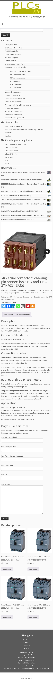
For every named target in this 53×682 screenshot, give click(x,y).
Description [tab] (8, 314)
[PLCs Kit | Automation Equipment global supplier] (26, 8)
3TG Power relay (16, 84)
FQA (6, 160)
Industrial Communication (14, 111)
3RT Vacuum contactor (18, 78)
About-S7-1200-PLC (11, 148)
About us (26, 648)
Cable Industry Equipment (14, 118)
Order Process (27, 640)
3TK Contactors (15, 87)
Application (9, 157)
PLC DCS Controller (12, 51)
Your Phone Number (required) (12, 456)
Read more (7, 569)
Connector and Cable (12, 95)
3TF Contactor (15, 81)
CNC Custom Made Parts (14, 48)
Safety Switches (11, 45)
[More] (32, 306)
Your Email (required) (8, 446)
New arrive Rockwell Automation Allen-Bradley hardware (24, 130)
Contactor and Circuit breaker (16, 67)
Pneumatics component (13, 114)
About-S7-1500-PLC (11, 151)
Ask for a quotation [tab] (23, 314)
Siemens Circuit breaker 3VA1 (21, 71)
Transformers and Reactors (15, 98)
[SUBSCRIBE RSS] (3, 24)
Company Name (7, 465)
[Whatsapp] (18, 306)
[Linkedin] (13, 306)
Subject (4, 475)
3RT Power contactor (17, 75)
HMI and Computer (11, 57)
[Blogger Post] (23, 306)
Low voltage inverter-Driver (15, 64)
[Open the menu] (49, 23)
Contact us (27, 645)
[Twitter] (3, 306)
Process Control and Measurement (18, 105)
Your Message (6, 484)
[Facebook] (8, 306)
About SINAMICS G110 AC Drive (15, 144)
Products (8, 133)
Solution (8, 136)
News (7, 164)
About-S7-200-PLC (11, 154)
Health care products (12, 108)
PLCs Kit (30, 679)
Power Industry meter (13, 54)
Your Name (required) (9, 437)
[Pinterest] (28, 306)
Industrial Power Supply (13, 92)
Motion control (10, 61)
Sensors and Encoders (13, 102)
